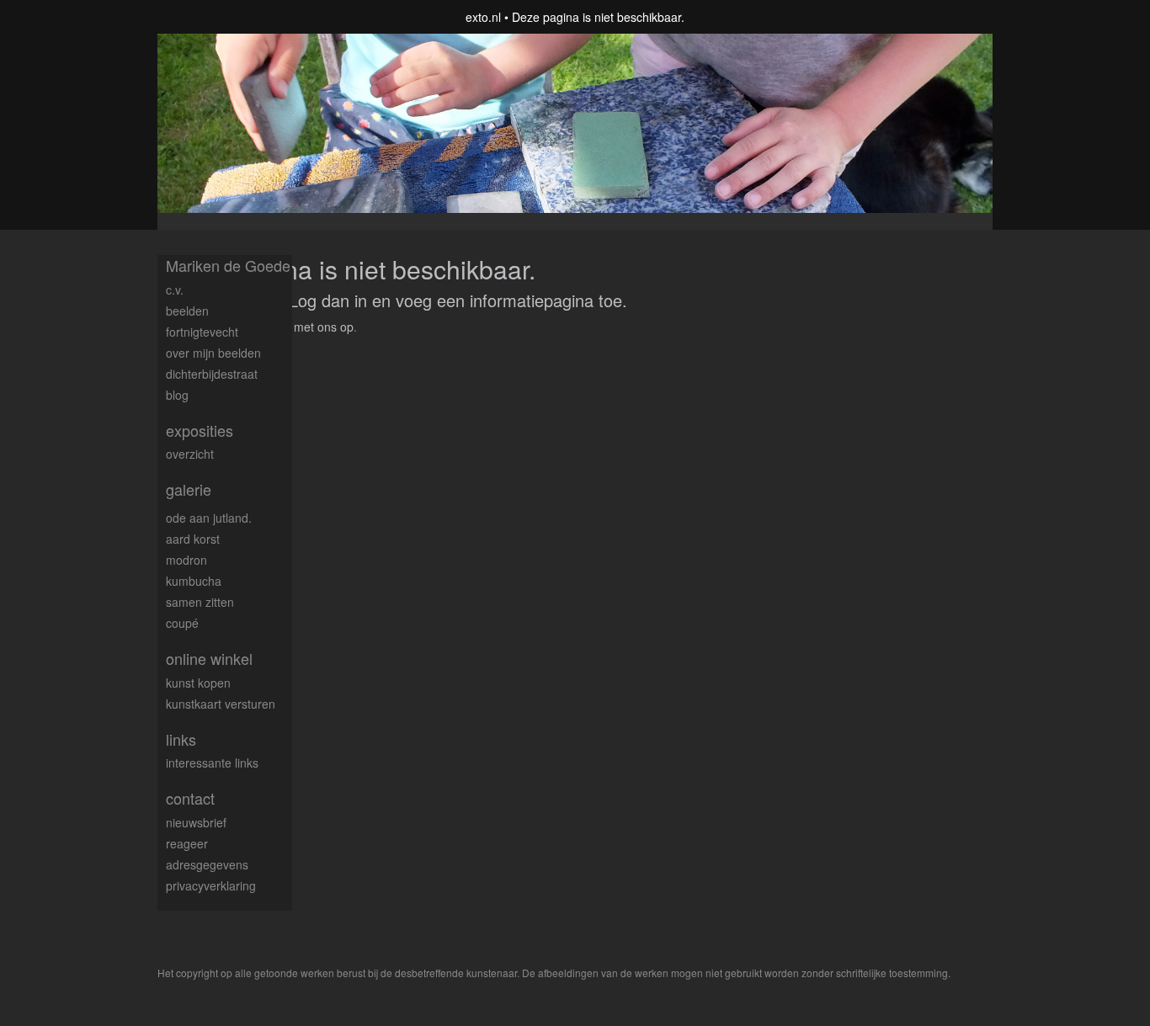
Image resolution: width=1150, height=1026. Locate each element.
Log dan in (328, 300)
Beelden (187, 310)
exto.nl (483, 16)
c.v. (175, 289)
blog (177, 394)
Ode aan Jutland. (209, 517)
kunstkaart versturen (220, 703)
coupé (182, 622)
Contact (190, 798)
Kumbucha (193, 580)
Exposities (199, 430)
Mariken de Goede (228, 265)
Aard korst (193, 538)
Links (181, 739)
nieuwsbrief (196, 822)
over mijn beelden (213, 352)
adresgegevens (207, 864)
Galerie (188, 489)
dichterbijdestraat (212, 373)
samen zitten (200, 601)
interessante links (212, 762)
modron (186, 559)
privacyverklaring (211, 885)
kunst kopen (198, 682)
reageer (187, 843)
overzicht (190, 453)
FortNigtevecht (202, 331)
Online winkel (209, 658)
